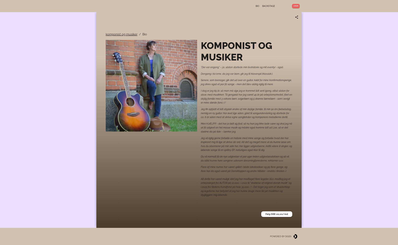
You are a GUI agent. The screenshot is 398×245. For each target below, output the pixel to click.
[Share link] (296, 17)
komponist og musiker (121, 34)
